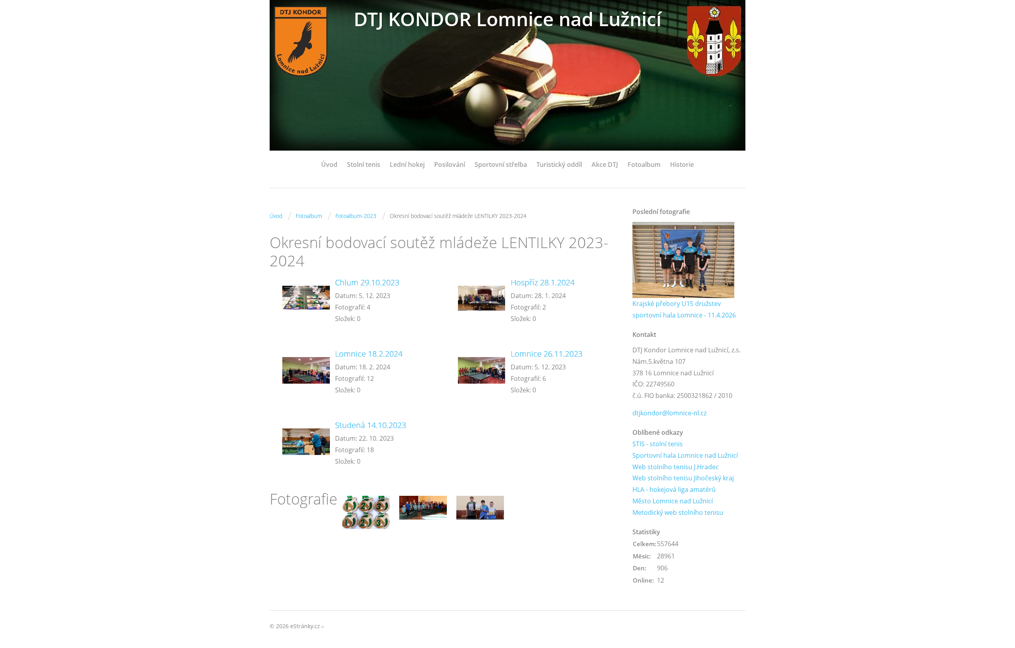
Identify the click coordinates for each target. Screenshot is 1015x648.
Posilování (449, 164)
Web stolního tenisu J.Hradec (675, 467)
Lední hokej (407, 164)
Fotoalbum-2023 (355, 216)
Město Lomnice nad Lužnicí (672, 501)
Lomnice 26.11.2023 (546, 353)
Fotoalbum (644, 164)
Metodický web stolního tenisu (677, 512)
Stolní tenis (363, 164)
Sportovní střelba (501, 164)
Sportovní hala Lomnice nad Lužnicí (685, 455)
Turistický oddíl (559, 164)
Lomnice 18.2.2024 (368, 353)
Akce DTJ (605, 164)
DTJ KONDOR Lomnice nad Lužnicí (507, 19)
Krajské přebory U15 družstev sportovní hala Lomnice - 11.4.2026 (684, 309)
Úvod (329, 164)
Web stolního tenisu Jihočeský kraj (683, 478)
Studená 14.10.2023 (370, 425)
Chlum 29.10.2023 (367, 282)
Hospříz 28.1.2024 (543, 282)
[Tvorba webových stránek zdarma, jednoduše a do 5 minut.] (323, 627)
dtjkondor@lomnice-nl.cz (669, 413)
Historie (682, 164)
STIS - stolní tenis (657, 444)
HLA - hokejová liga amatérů (674, 489)
